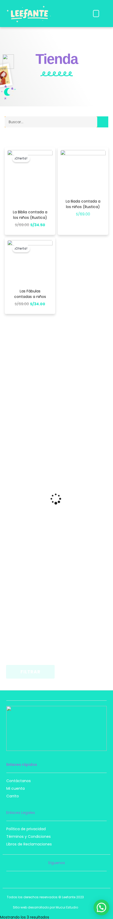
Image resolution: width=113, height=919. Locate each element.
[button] (96, 13)
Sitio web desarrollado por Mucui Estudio (45, 907)
